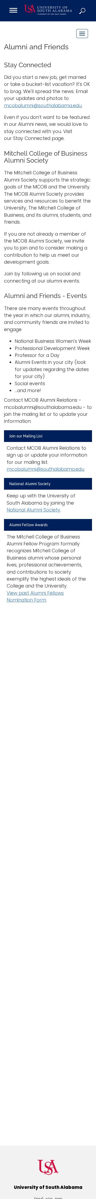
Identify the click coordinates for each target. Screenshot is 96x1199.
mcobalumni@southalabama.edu (43, 105)
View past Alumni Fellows (35, 593)
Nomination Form (26, 600)
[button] (82, 10)
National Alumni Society (33, 510)
